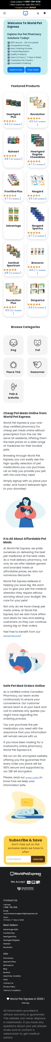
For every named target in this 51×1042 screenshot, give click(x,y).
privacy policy (33, 777)
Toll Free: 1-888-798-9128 (10, 906)
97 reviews (15, 124)
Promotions (8, 958)
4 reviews (39, 164)
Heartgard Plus (9, 936)
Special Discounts (11, 635)
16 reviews (39, 307)
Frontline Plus (9, 933)
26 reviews (15, 159)
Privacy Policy (9, 986)
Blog (5, 969)
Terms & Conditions (12, 990)
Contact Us (8, 983)
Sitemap (25, 1003)
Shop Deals (32, 69)
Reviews (6, 972)
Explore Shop (16, 69)
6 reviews (15, 273)
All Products (8, 965)
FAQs (5, 979)
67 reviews (40, 121)
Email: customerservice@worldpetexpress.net (20, 912)
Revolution (7, 947)
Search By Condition (12, 976)
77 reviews (40, 270)
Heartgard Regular (11, 940)
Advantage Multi (10, 929)
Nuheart (6, 944)
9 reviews (15, 198)
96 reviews (39, 198)
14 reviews (39, 236)
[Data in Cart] (44, 13)
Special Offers (9, 961)
